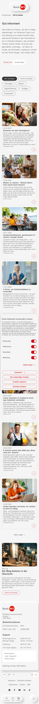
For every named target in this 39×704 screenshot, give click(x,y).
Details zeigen (28, 365)
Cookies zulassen (19, 382)
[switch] (32, 346)
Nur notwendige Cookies (19, 377)
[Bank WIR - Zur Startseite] (19, 7)
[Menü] (34, 699)
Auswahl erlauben (19, 386)
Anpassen (18, 372)
